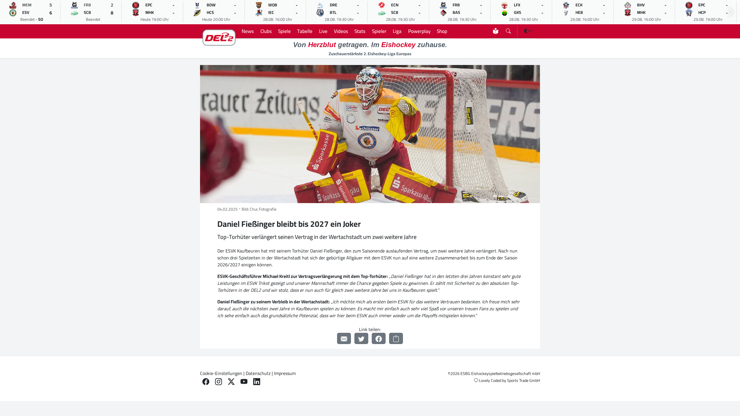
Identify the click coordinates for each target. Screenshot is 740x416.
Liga (397, 31)
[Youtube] (244, 381)
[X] (231, 381)
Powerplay (419, 31)
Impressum (285, 373)
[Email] (344, 338)
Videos (341, 31)
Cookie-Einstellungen (221, 373)
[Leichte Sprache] (496, 31)
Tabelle (304, 31)
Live (323, 31)
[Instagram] (218, 381)
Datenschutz (258, 373)
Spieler (379, 31)
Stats (359, 31)
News (248, 31)
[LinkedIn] (256, 381)
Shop (442, 31)
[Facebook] (379, 338)
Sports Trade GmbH (523, 380)
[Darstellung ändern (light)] (528, 31)
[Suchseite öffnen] (508, 30)
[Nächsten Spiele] (731, 12)
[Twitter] (361, 338)
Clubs (266, 31)
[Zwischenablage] (396, 338)
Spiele (284, 31)
